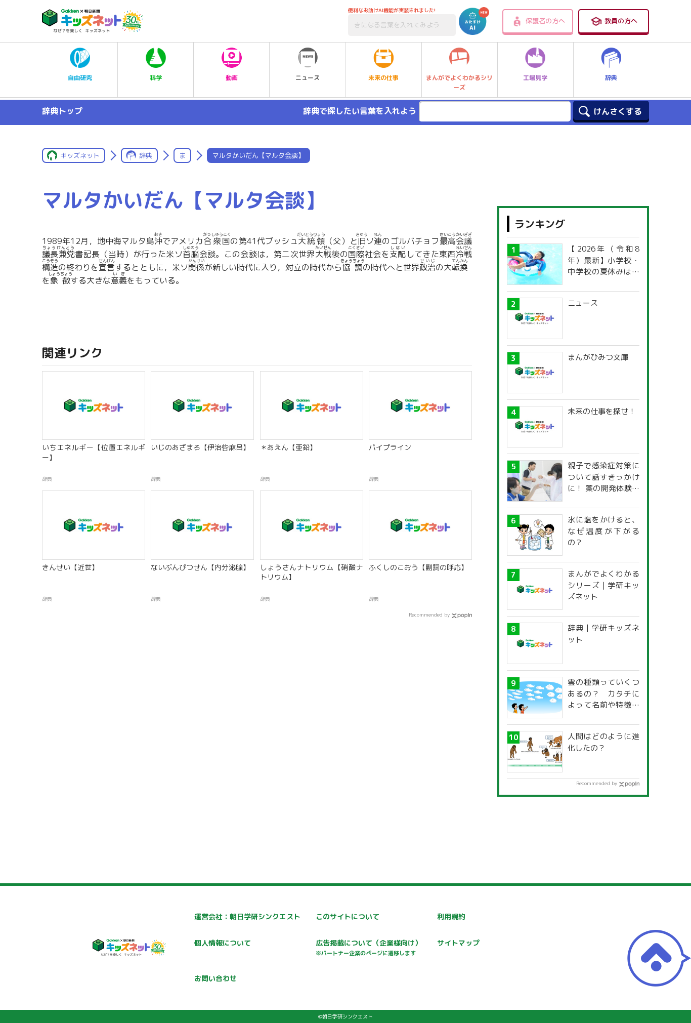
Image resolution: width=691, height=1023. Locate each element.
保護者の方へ (545, 20)
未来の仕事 (383, 77)
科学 (156, 77)
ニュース (307, 77)
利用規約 (451, 916)
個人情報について (222, 943)
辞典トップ (62, 110)
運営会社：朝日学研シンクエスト (247, 916)
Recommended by (429, 614)
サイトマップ (458, 943)
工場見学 (535, 77)
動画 (232, 77)
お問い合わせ (215, 978)
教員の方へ (620, 20)
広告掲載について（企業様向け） (369, 947)
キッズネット (80, 155)
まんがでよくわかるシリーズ (459, 82)
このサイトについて (347, 916)
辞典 (611, 77)
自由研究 (80, 77)
